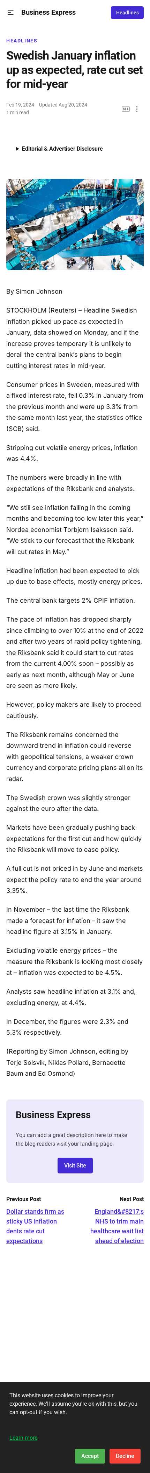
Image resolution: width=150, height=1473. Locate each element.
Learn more (23, 1437)
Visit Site (75, 1165)
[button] (10, 13)
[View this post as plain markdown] (126, 109)
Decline (125, 1456)
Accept (90, 1456)
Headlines (127, 12)
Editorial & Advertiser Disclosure (62, 148)
